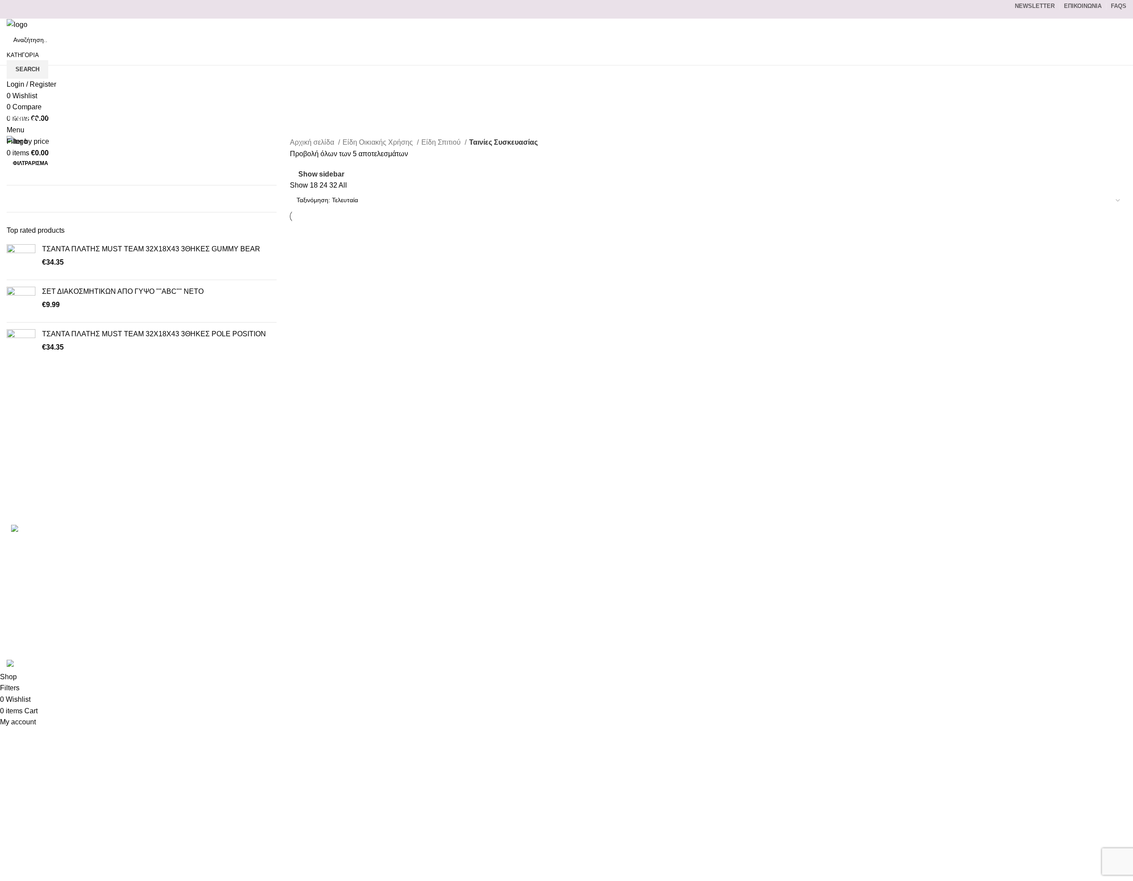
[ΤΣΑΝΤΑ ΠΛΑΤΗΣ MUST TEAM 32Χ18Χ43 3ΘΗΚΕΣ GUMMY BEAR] (21, 258)
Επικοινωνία (782, 543)
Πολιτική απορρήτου (794, 593)
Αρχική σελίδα (313, 142)
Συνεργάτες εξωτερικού (798, 642)
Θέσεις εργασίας (787, 626)
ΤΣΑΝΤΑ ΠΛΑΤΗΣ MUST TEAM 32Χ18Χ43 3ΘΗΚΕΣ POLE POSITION (154, 334)
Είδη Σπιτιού (441, 142)
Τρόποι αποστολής (792, 577)
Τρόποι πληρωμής (791, 560)
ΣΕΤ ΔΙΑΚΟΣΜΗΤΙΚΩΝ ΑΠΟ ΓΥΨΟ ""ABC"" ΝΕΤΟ (123, 291)
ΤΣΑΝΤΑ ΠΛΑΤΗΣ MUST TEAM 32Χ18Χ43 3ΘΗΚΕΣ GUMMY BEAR (151, 249)
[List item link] (188, 568)
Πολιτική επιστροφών (795, 609)
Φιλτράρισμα (30, 163)
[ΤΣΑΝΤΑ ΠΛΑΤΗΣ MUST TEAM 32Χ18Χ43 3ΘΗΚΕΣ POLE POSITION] (21, 343)
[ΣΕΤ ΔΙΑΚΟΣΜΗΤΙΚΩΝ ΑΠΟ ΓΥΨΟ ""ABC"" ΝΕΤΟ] (21, 301)
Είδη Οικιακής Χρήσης (379, 142)
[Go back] (18, 99)
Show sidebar (321, 174)
